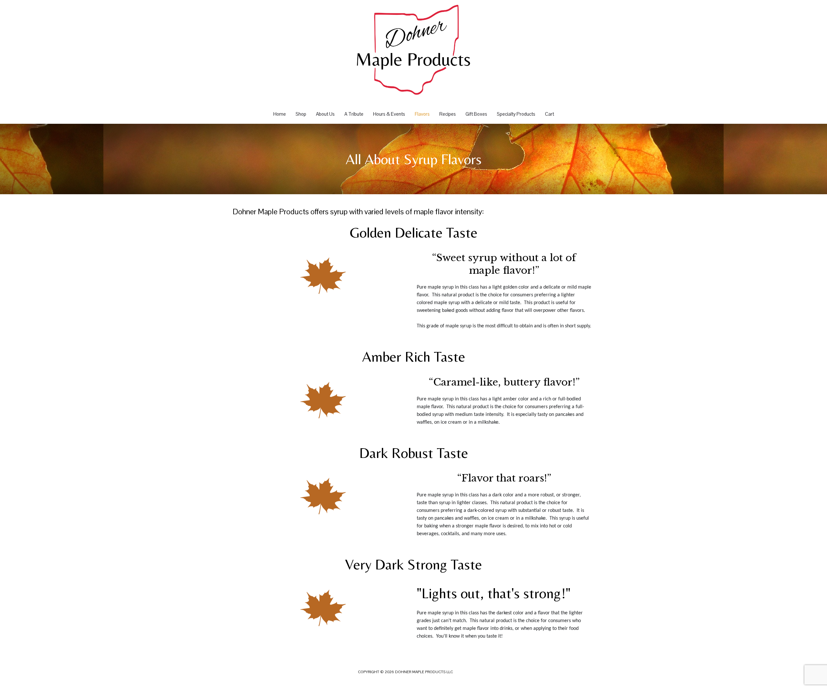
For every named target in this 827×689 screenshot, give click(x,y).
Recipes (447, 114)
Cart (549, 114)
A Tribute (353, 114)
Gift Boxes (476, 114)
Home (279, 114)
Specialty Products (516, 114)
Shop (301, 114)
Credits (461, 671)
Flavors (422, 114)
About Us (325, 114)
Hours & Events (389, 114)
